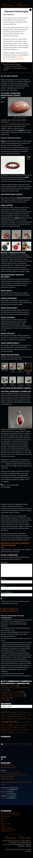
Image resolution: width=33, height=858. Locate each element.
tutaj (18, 49)
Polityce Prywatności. (19, 59)
